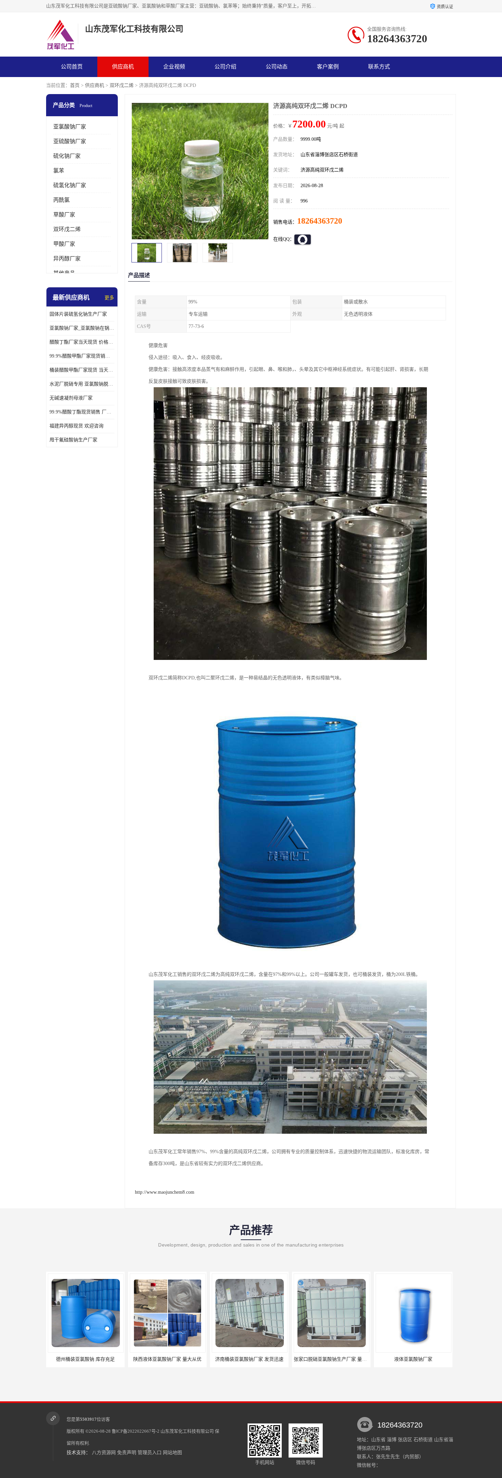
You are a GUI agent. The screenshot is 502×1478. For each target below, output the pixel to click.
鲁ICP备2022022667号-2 (135, 1431)
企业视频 (174, 67)
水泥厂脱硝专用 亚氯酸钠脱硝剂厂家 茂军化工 (82, 384)
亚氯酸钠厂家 (69, 127)
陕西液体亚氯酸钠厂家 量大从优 (85, 1359)
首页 (75, 85)
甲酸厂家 (64, 244)
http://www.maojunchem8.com (164, 1192)
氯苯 (58, 171)
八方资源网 (104, 1452)
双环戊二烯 (122, 85)
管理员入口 (150, 1452)
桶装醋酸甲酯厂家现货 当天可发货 (82, 370)
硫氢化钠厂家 (69, 185)
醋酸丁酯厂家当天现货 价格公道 (82, 342)
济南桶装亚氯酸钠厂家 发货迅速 (167, 1359)
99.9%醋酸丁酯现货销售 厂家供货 (82, 411)
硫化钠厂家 (67, 156)
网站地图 (172, 1452)
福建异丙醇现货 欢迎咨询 (76, 425)
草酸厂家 (64, 214)
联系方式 (379, 67)
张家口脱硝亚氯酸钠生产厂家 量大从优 (253, 1359)
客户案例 (328, 67)
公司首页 (72, 67)
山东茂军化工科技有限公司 (187, 1431)
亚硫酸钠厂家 (69, 141)
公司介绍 (225, 67)
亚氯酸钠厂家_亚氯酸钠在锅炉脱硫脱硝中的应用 (82, 328)
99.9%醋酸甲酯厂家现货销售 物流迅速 (82, 356)
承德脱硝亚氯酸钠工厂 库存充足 (413, 1359)
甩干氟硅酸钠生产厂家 (73, 439)
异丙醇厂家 (67, 258)
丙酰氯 (61, 200)
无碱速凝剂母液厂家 (71, 398)
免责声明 (126, 1452)
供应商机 (123, 67)
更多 (109, 297)
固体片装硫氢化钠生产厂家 (78, 314)
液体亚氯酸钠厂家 (331, 1359)
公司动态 (277, 67)
